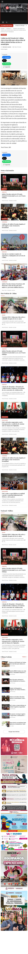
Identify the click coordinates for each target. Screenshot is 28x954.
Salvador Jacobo (6, 47)
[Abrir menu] (3, 22)
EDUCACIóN (5, 420)
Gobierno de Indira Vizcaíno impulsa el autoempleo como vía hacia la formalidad (13, 225)
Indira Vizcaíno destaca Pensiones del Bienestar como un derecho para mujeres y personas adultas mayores (13, 285)
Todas (24, 656)
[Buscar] (6, 22)
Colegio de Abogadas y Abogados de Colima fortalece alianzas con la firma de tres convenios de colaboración (13, 388)
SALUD (3, 315)
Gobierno (8, 28)
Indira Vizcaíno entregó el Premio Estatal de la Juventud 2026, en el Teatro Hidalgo (14, 195)
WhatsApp (7, 63)
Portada (2, 28)
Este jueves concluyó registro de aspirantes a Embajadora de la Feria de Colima (13, 255)
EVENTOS (4, 192)
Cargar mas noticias (14, 731)
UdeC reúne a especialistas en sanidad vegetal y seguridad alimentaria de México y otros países (13, 495)
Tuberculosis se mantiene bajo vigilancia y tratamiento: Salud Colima (17, 724)
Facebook (7, 57)
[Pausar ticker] (26, 26)
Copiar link (7, 67)
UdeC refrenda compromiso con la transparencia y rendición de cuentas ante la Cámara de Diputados (13, 423)
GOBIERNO (3, 34)
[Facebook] (2, 1)
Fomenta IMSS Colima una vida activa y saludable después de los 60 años (13, 318)
